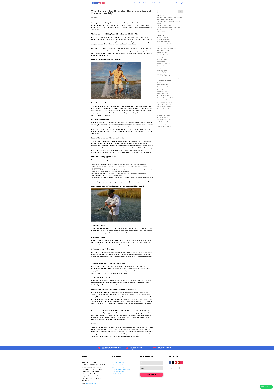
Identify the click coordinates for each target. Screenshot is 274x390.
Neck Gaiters (160, 74)
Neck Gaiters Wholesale (164, 80)
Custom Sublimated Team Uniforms (120, 366)
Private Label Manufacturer (163, 91)
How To (154, 2)
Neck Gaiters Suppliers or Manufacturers (168, 78)
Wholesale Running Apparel (118, 364)
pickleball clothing (161, 84)
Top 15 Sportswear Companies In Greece (167, 25)
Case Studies (162, 2)
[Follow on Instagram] (181, 362)
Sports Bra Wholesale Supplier (164, 97)
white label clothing (162, 117)
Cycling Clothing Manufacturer (119, 362)
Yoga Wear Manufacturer (163, 126)
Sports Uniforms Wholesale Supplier (166, 100)
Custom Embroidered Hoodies (164, 44)
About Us (170, 2)
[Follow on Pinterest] (176, 362)
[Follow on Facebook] (170, 362)
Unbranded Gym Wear (162, 115)
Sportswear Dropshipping (163, 104)
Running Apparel (161, 93)
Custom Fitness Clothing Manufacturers (166, 48)
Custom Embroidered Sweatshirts (165, 46)
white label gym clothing (163, 119)
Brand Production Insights (163, 41)
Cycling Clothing (161, 52)
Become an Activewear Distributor (164, 348)
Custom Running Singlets (163, 50)
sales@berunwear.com (90, 383)
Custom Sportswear (144, 2)
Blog (177, 2)
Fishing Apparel (95, 17)
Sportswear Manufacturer (163, 106)
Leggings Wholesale (162, 70)
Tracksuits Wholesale (162, 113)
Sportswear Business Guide (164, 102)
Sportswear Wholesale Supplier (164, 108)
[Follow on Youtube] (179, 362)
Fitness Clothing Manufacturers (164, 63)
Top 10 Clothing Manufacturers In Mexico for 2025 (169, 27)
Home (135, 2)
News (158, 82)
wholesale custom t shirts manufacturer (167, 122)
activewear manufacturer (163, 37)
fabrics (159, 57)
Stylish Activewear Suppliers (119, 367)
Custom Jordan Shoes (117, 373)
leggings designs (161, 68)
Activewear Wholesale (162, 39)
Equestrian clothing (162, 55)
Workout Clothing (161, 124)
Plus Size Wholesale (162, 86)
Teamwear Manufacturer (163, 111)
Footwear (159, 65)
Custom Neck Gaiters (163, 75)
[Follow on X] (173, 362)
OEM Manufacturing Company (136, 348)
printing (159, 89)
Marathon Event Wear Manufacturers (121, 369)
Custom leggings (162, 72)
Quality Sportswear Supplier (119, 371)
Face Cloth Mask (161, 59)
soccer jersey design (162, 95)
